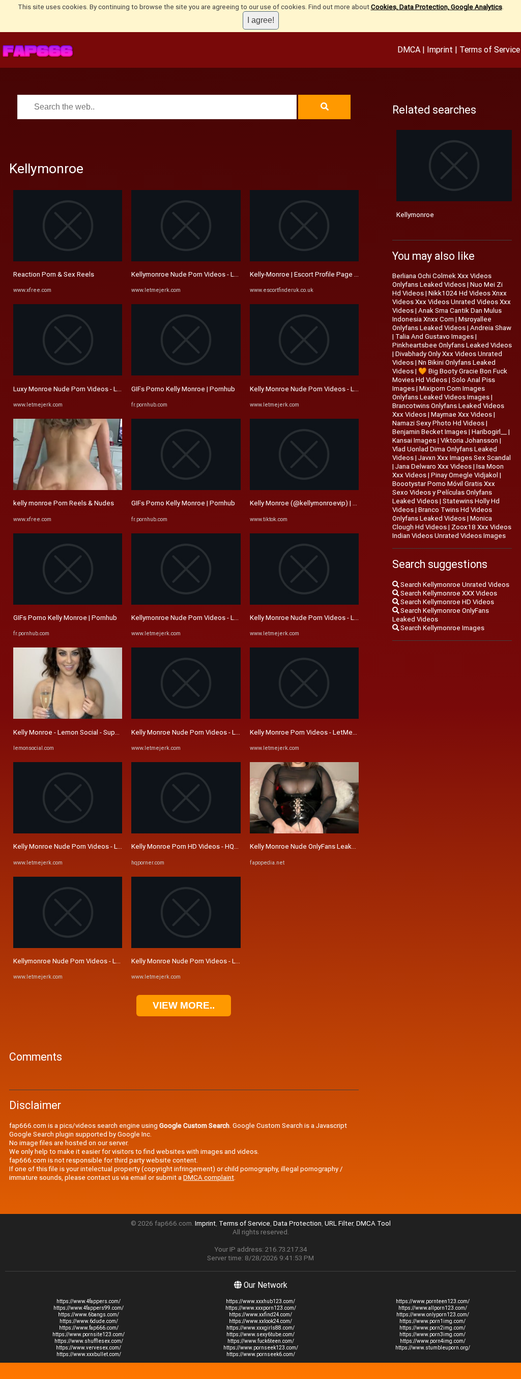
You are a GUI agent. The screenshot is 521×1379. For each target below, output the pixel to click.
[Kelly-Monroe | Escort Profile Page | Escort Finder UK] (304, 259)
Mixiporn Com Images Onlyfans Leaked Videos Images (440, 392)
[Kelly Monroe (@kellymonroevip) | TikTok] (304, 487)
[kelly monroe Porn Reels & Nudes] (67, 487)
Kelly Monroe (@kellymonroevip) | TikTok (312, 503)
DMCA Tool (373, 1223)
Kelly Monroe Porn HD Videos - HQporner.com (199, 846)
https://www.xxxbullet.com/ (88, 1354)
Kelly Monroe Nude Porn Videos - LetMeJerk (80, 846)
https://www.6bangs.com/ (88, 1314)
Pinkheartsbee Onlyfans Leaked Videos (452, 345)
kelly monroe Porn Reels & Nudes (63, 503)
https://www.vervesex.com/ (88, 1347)
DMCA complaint (208, 1177)
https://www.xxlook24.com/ (260, 1321)
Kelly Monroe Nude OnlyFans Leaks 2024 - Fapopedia (330, 846)
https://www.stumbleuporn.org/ (432, 1347)
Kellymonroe (415, 214)
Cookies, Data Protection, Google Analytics (436, 7)
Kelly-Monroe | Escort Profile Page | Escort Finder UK (328, 274)
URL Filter (339, 1223)
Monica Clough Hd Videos (442, 522)
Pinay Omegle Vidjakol (464, 475)
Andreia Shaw (490, 327)
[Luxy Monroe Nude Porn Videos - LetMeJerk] (67, 373)
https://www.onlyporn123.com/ (432, 1314)
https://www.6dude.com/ (89, 1321)
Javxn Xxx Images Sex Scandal (464, 457)
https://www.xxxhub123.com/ (260, 1301)
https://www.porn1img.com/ (432, 1321)
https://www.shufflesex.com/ (88, 1341)
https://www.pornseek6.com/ (260, 1354)
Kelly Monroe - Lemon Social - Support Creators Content (97, 732)
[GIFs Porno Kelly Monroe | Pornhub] (67, 602)
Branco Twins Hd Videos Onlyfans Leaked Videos (442, 514)
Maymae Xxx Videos (461, 414)
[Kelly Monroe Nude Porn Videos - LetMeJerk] (67, 831)
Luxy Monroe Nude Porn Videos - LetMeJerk (80, 389)
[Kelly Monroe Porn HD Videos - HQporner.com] (185, 831)
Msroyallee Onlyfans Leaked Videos (441, 323)
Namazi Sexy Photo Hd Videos (438, 423)
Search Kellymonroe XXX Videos (448, 593)
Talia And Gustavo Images (434, 336)
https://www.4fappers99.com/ (88, 1308)
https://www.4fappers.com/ (88, 1301)
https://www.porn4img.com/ (433, 1341)
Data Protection (297, 1223)
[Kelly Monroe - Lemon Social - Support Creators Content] (67, 716)
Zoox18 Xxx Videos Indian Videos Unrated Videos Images (451, 531)
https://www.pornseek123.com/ (260, 1347)
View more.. (184, 1005)
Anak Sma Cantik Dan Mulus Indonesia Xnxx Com (447, 314)
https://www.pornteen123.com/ (433, 1301)
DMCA (408, 49)
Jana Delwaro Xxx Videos (433, 466)
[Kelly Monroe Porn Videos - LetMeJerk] (304, 716)
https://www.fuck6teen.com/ (260, 1341)
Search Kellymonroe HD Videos (446, 602)
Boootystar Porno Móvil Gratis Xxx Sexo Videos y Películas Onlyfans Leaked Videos (443, 492)
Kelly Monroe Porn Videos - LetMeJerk (308, 732)
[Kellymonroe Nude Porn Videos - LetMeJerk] (67, 945)
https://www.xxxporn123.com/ (260, 1308)
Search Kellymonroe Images (441, 628)
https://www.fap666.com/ (89, 1327)
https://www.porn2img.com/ (432, 1327)
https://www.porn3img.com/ (432, 1334)
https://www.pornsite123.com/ (88, 1334)
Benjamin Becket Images (429, 431)
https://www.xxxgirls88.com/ (260, 1327)
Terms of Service (489, 49)
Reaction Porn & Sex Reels (53, 274)
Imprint (440, 49)
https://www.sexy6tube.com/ (260, 1334)
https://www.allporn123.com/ (432, 1308)
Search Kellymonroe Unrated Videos (454, 584)
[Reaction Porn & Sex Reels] (67, 259)
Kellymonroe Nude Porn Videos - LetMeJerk (79, 961)
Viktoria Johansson (469, 440)
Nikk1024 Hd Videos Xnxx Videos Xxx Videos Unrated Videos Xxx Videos (451, 302)
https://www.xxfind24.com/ (260, 1314)
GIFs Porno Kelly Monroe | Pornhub (65, 617)
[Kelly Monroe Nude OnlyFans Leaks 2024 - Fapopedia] (304, 831)
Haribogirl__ (489, 431)
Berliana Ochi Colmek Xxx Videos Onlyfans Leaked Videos (441, 280)
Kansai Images (414, 440)
